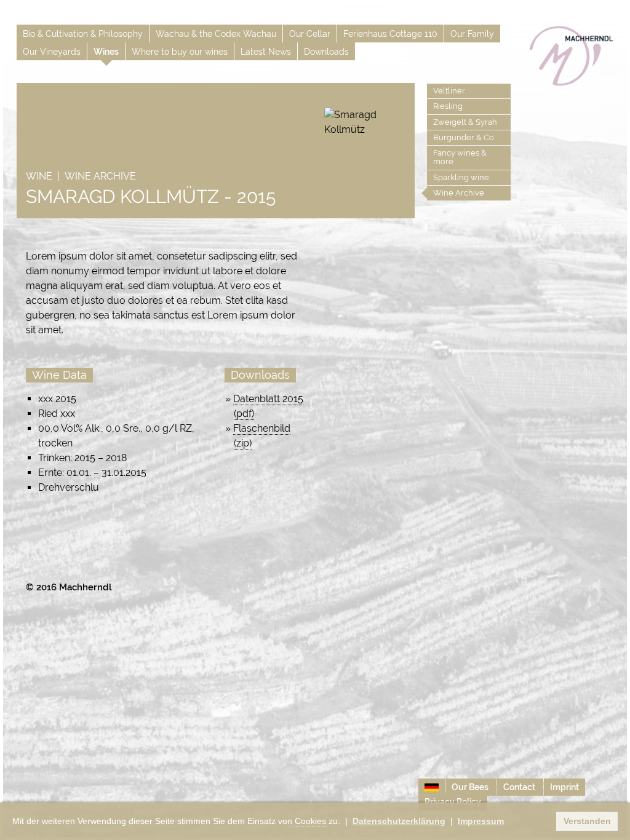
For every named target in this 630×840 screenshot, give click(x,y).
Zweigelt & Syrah (465, 122)
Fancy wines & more (460, 157)
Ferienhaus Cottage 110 (390, 34)
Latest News (266, 52)
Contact (520, 787)
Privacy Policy (453, 802)
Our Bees (471, 787)
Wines (106, 52)
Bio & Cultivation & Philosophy (83, 34)
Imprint (564, 787)
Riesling (448, 106)
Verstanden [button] (587, 821)
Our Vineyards (52, 52)
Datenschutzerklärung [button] (399, 821)
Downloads (326, 52)
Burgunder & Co (463, 137)
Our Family (472, 34)
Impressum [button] (481, 821)
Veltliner (449, 90)
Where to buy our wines (180, 52)
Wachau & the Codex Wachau (216, 34)
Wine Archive (458, 192)
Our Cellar (309, 34)
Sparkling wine (461, 177)
